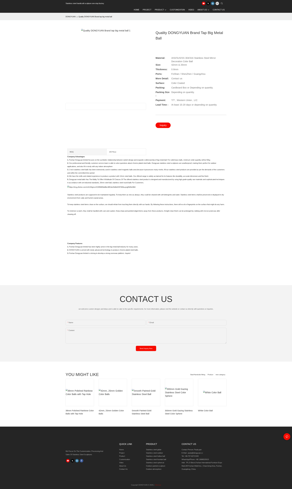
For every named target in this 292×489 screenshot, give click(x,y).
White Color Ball (205, 410)
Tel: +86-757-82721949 (190, 456)
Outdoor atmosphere (153, 469)
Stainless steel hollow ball (155, 456)
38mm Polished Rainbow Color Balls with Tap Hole (80, 412)
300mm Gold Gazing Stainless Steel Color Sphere (179, 412)
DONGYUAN (71, 17)
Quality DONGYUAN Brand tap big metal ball (95, 17)
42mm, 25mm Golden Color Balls (111, 412)
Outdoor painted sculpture (155, 466)
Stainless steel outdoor (154, 453)
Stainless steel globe (153, 450)
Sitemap (158, 485)
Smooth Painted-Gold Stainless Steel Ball (141, 412)
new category (220, 374)
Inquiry (163, 125)
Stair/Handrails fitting (197, 374)
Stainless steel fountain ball (156, 459)
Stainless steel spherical (155, 463)
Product (210, 374)
